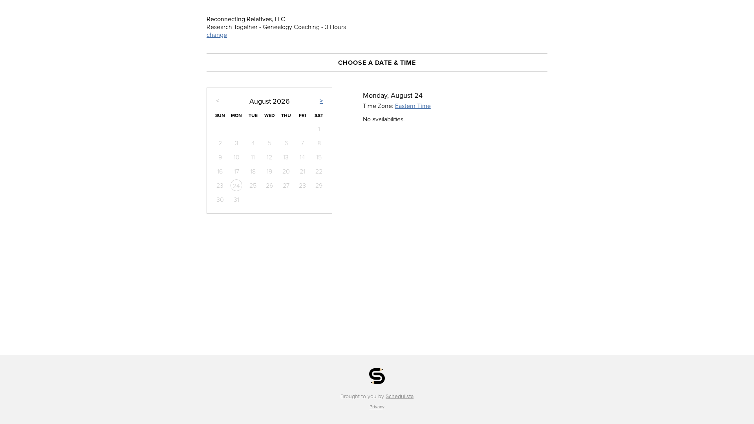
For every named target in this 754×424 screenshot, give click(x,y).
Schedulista (400, 396)
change (217, 34)
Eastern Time (413, 105)
